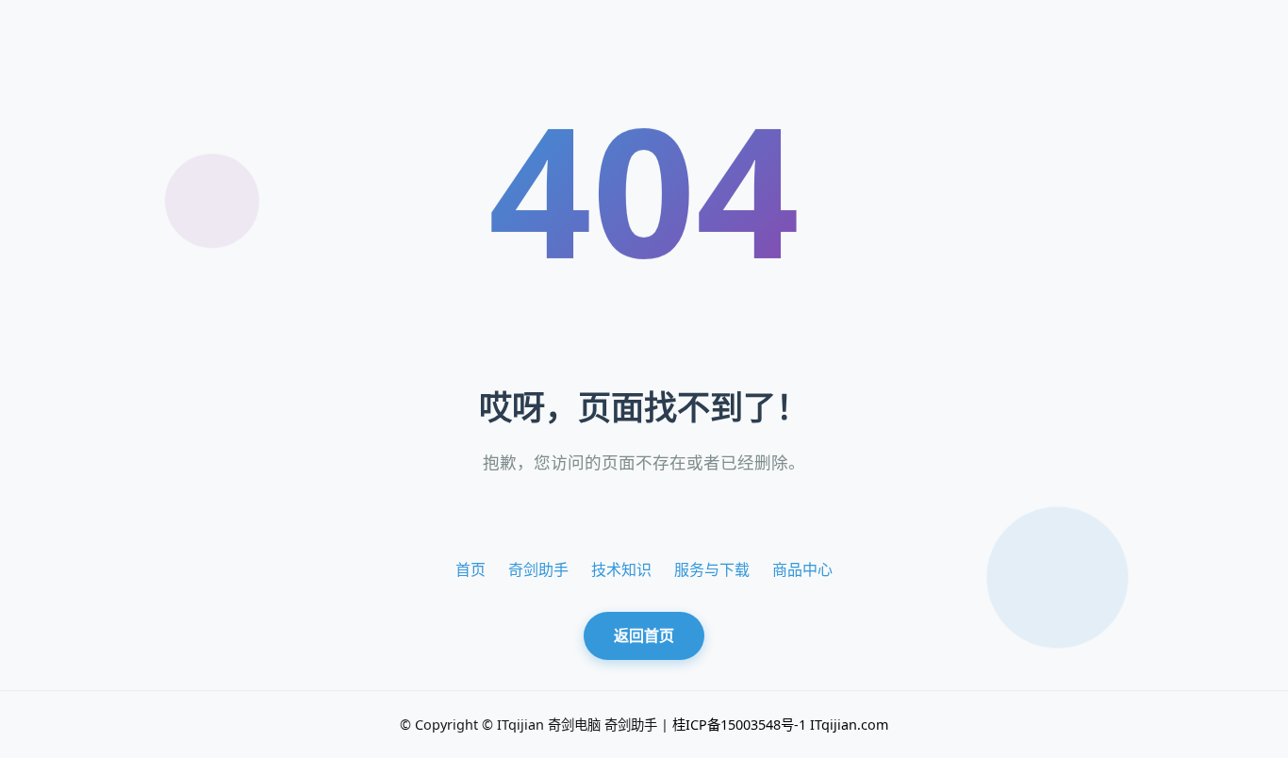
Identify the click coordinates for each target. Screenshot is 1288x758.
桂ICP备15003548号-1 (739, 724)
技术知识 (621, 569)
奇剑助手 (538, 569)
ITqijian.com (849, 724)
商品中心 (802, 569)
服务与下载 (712, 569)
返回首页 (644, 635)
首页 (470, 569)
